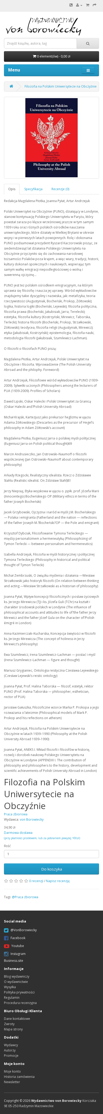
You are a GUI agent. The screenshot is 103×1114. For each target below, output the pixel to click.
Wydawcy (11, 1045)
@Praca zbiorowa (25, 897)
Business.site (13, 960)
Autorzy (10, 1050)
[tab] (12, 189)
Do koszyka (51, 869)
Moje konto (12, 1071)
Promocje (11, 1055)
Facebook (18, 938)
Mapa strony (13, 1029)
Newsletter (12, 1082)
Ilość (7, 846)
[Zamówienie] (94, 5)
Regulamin (12, 997)
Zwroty (9, 1024)
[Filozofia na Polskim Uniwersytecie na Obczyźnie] (51, 138)
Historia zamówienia (19, 1076)
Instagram (18, 954)
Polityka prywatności (19, 992)
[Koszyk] (87, 5)
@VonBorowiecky (24, 930)
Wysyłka (10, 987)
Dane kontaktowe (17, 1018)
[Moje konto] (79, 5)
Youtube (17, 946)
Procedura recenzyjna (20, 1003)
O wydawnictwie (16, 981)
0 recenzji (36, 881)
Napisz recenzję (58, 881)
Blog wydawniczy (16, 976)
